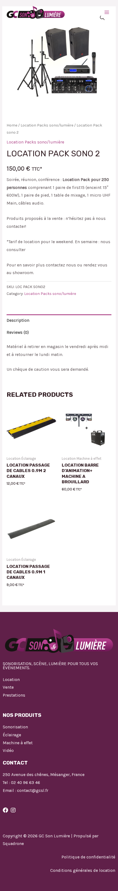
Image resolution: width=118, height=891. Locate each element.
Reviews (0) (18, 332)
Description (18, 320)
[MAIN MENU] (107, 12)
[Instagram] (13, 810)
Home (12, 125)
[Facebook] (5, 810)
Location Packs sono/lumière (47, 125)
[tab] (59, 320)
